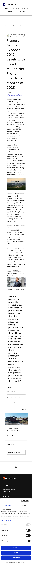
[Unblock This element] (16, 18)
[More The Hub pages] (18, 8)
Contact (6, 486)
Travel (15, 26)
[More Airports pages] (10, 8)
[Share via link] (20, 397)
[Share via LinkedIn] (16, 397)
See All (24, 409)
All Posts (7, 26)
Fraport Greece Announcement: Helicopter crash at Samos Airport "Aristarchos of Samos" (15, 429)
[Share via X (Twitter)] (11, 397)
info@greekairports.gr (9, 489)
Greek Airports (11, 4)
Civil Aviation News (12, 392)
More (21, 26)
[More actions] (24, 36)
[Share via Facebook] (7, 397)
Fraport (10, 387)
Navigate (6, 496)
